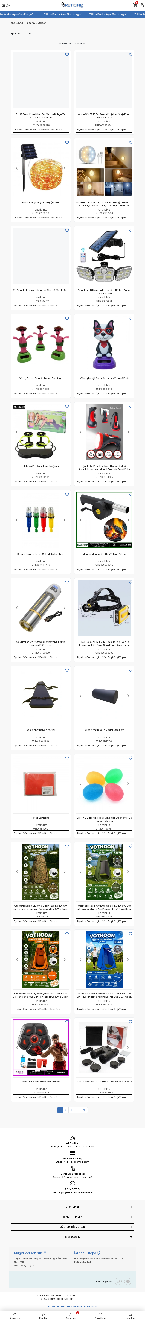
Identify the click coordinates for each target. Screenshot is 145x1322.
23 (84, 1110)
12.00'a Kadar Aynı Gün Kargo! (21, 14)
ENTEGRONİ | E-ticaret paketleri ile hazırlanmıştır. (72, 1306)
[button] (17, 168)
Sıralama (80, 43)
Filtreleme (65, 43)
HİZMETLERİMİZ (72, 1217)
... (77, 1110)
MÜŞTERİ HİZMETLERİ (73, 1227)
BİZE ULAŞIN (72, 1237)
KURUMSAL (72, 1207)
